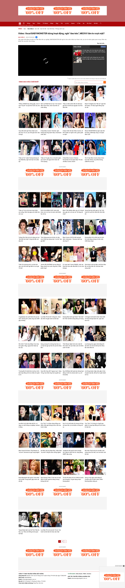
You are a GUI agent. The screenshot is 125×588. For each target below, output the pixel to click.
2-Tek (78, 23)
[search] (100, 23)
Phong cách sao (59, 29)
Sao (34, 23)
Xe (83, 23)
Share (103, 46)
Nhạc (51, 23)
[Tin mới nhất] (24, 23)
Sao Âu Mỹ (43, 29)
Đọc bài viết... (101, 43)
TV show (45, 23)
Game (72, 23)
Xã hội (96, 23)
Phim (38, 23)
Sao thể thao (50, 29)
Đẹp (57, 23)
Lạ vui (67, 23)
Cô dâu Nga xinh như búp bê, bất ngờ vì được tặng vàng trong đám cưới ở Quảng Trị (89, 51)
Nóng (28, 23)
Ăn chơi (89, 23)
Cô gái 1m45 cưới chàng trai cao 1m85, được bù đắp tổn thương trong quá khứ (89, 58)
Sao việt (37, 29)
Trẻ (62, 23)
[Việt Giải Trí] (20, 23)
